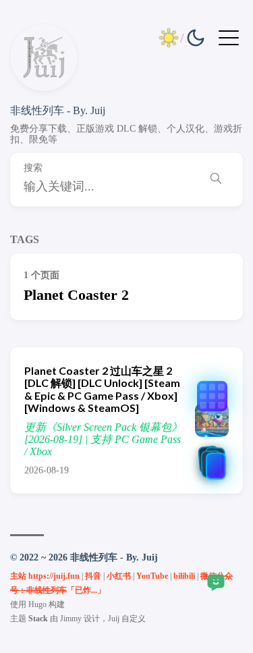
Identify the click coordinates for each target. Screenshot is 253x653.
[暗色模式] (182, 38)
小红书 (119, 576)
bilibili (184, 576)
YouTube (152, 576)
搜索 (33, 168)
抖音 (93, 576)
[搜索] (216, 180)
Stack (38, 618)
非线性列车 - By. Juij (57, 110)
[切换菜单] (229, 37)
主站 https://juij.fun (45, 576)
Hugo (37, 604)
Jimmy (71, 618)
